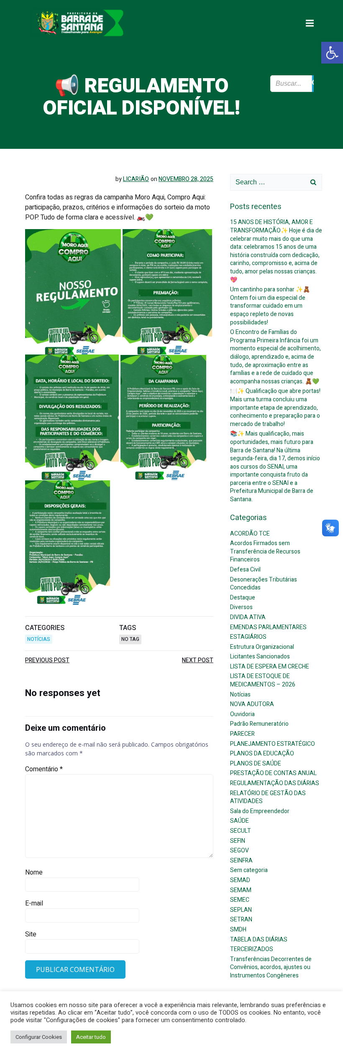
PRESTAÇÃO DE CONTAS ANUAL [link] (273, 773)
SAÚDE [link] (239, 820)
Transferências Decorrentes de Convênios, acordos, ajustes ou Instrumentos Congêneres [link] (271, 967)
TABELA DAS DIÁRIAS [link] (258, 939)
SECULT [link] (240, 830)
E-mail (34, 903)
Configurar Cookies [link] (38, 1037)
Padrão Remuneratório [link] (259, 723)
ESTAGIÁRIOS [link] (248, 637)
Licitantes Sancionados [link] (260, 656)
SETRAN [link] (241, 919)
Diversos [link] (241, 607)
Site (30, 934)
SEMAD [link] (240, 880)
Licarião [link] (136, 179)
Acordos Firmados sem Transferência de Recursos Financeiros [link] (265, 551)
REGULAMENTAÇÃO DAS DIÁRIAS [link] (274, 783)
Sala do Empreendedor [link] (259, 811)
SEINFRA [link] (241, 860)
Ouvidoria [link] (242, 714)
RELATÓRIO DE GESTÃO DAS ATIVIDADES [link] (268, 797)
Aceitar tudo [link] (91, 1037)
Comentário (44, 769)
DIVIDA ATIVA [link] (248, 617)
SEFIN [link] (237, 841)
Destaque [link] (242, 597)
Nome (34, 872)
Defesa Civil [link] (245, 569)
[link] (332, 53)
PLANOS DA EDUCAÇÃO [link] (262, 753)
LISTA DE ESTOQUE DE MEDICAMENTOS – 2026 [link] (262, 680)
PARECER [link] (242, 734)
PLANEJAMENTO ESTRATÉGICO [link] (272, 744)
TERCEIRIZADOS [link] (251, 949)
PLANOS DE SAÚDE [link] (255, 763)
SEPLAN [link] (241, 910)
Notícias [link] (38, 639)
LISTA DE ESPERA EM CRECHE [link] (269, 666)
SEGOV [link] (239, 850)
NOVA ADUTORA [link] (252, 704)
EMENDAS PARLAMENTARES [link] (268, 627)
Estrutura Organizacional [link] (262, 647)
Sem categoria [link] (249, 870)
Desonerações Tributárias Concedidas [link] (263, 583)
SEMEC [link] (239, 899)
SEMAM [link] (240, 890)
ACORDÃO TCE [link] (250, 533)
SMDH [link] (238, 929)
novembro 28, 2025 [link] (186, 179)
